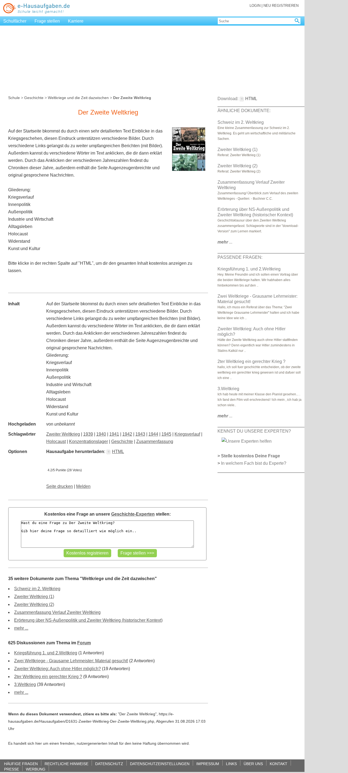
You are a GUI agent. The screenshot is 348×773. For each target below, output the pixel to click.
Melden (83, 486)
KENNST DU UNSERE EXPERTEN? (254, 431)
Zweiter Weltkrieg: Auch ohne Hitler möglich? (57, 668)
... (224, 242)
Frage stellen (47, 21)
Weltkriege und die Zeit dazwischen (78, 98)
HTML (118, 451)
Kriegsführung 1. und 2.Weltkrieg (45, 653)
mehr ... (21, 628)
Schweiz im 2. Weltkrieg (37, 588)
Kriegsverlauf (187, 434)
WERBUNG (35, 769)
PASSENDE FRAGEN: (239, 257)
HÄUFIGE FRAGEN (21, 764)
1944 (153, 434)
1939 (88, 434)
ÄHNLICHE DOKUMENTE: (244, 110)
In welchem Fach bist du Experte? (253, 463)
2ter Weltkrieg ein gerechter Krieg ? (48, 676)
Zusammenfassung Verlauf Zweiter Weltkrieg (57, 612)
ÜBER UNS (253, 764)
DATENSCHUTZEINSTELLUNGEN (159, 764)
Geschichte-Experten (133, 514)
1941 (114, 434)
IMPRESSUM (207, 764)
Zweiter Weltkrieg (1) (34, 596)
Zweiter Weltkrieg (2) (34, 604)
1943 (140, 434)
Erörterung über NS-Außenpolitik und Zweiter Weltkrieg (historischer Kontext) (88, 620)
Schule (14, 98)
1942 (127, 434)
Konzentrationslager (88, 441)
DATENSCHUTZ (109, 764)
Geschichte (34, 98)
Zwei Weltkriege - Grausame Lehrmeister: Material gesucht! (71, 660)
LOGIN (255, 6)
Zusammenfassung (154, 441)
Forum (84, 642)
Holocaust (56, 441)
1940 (101, 434)
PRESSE (11, 769)
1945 (166, 434)
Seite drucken (59, 486)
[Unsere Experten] (247, 441)
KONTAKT (278, 764)
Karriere (75, 21)
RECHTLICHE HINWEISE (66, 764)
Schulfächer (14, 21)
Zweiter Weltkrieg (63, 434)
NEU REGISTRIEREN (281, 6)
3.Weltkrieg (25, 684)
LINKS (231, 764)
